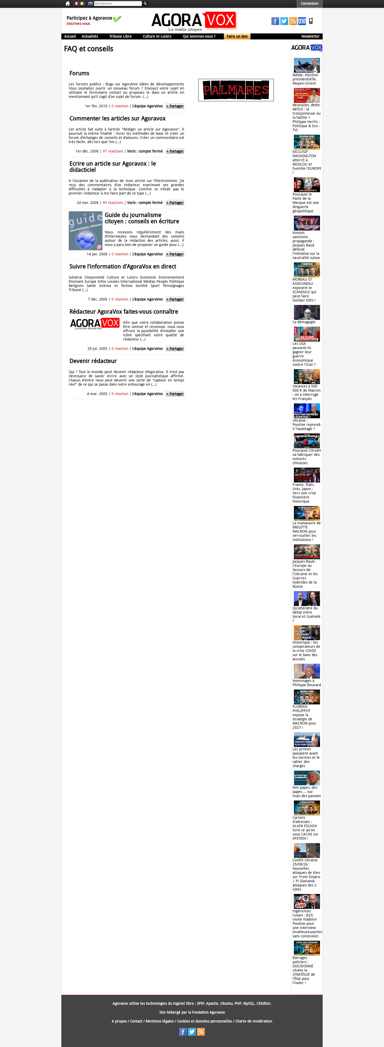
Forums (79, 73)
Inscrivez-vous (78, 23)
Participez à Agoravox (89, 18)
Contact (136, 1021)
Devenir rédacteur (93, 361)
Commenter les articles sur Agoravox (117, 118)
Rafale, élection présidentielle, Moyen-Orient (305, 79)
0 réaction (120, 106)
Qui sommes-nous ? (199, 36)
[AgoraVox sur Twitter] (284, 24)
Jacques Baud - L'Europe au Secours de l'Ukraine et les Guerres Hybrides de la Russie (305, 574)
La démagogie (304, 322)
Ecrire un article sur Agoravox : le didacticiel (112, 166)
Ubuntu (226, 1003)
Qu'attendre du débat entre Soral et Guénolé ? (307, 614)
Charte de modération (253, 1021)
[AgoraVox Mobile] (311, 24)
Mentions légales (160, 1021)
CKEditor (264, 1003)
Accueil (70, 36)
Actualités (90, 36)
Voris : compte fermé (145, 151)
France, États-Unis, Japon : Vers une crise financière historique (304, 493)
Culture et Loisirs (157, 36)
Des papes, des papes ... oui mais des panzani (307, 791)
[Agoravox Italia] (82, 4)
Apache (212, 1003)
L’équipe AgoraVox (147, 106)
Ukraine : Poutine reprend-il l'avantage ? (307, 424)
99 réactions (113, 203)
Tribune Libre (120, 36)
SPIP (200, 1003)
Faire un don (237, 36)
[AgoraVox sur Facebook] (275, 24)
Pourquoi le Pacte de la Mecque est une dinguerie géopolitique (306, 202)
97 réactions (113, 151)
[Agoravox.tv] (307, 51)
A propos (119, 1021)
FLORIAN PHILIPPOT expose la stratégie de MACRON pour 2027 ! (304, 717)
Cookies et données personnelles (204, 1021)
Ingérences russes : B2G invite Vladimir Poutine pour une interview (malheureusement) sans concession (309, 923)
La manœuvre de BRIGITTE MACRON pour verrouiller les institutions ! (307, 531)
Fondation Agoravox (208, 1012)
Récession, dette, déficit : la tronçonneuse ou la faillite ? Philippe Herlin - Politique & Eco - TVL (307, 117)
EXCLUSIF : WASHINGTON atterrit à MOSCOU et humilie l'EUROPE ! (307, 162)
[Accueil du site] (194, 31)
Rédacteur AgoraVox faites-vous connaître (123, 311)
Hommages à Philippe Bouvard (307, 683)
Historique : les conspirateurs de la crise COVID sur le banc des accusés (306, 650)
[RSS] (293, 24)
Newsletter (310, 36)
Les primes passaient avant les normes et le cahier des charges (306, 757)
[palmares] (236, 100)
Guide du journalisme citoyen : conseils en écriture (142, 218)
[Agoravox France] (76, 4)
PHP (238, 1003)
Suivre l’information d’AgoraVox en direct (122, 266)
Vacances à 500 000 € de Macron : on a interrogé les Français (307, 392)
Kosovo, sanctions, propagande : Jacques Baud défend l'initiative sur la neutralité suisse (306, 245)
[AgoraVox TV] (302, 24)
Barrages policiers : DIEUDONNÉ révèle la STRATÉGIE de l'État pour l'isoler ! (304, 970)
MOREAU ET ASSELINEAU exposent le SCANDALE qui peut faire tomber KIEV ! (304, 289)
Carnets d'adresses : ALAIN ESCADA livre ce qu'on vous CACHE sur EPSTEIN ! (305, 827)
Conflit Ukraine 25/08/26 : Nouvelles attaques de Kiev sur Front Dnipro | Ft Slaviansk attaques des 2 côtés (306, 874)
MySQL (248, 1003)
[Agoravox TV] (89, 4)
